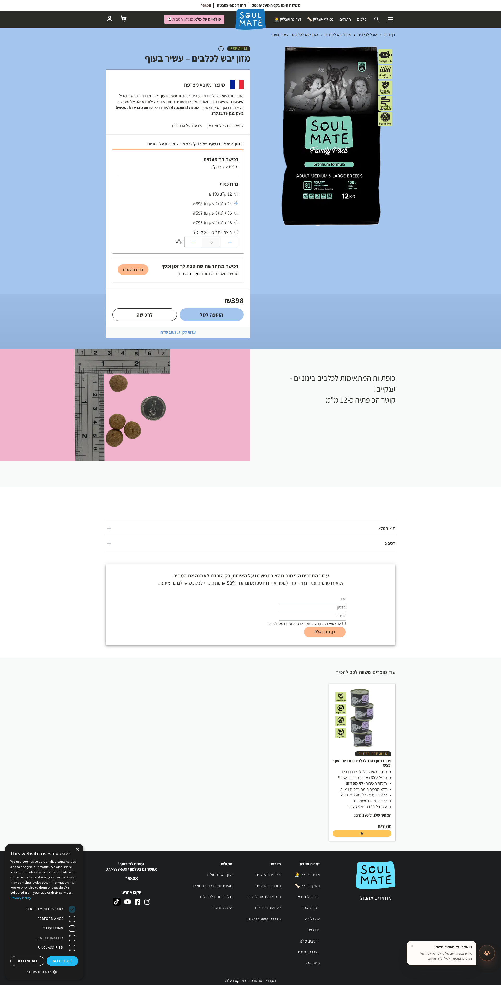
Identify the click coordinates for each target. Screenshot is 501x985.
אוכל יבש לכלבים (337, 34)
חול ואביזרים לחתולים (216, 896)
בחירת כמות (133, 269)
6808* (206, 5)
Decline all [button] (27, 961)
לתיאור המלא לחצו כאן (225, 126)
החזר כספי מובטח (231, 5)
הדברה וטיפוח (221, 908)
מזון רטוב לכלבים (268, 886)
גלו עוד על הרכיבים (187, 126)
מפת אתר (312, 963)
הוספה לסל (211, 314)
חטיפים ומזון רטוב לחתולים (212, 886)
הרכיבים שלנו (310, 941)
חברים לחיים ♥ (309, 896)
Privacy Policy (20, 898)
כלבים (362, 19)
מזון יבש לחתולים (219, 874)
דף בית (389, 34)
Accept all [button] (62, 961)
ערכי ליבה (312, 919)
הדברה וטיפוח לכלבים (264, 919)
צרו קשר (313, 930)
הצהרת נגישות (309, 952)
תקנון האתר (311, 908)
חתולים (345, 19)
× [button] (78, 850)
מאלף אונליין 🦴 (320, 19)
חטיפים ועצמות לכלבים (263, 896)
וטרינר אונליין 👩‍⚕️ (287, 19)
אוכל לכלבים (367, 34)
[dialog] (44, 912)
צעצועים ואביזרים (268, 908)
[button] (44, 972)
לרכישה (144, 314)
